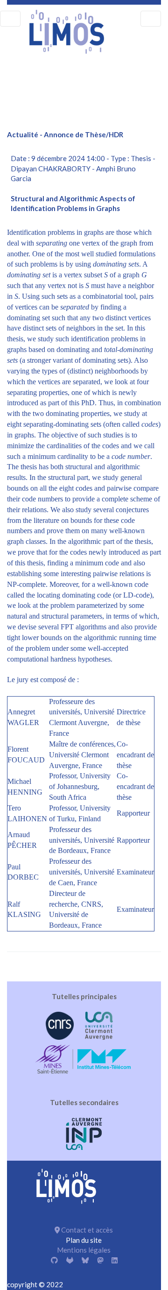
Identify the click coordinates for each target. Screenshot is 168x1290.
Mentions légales (84, 1250)
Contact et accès (86, 1230)
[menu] (10, 19)
